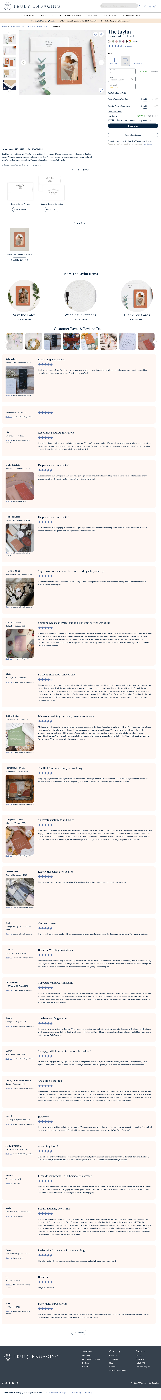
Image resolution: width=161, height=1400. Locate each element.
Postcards (138, 63)
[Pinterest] (14, 1383)
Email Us (155, 1383)
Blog (111, 1363)
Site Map (88, 1392)
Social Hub (113, 1359)
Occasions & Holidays (70, 15)
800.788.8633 (140, 1383)
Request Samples (143, 1367)
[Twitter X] (7, 1383)
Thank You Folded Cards (38, 26)
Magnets (113, 63)
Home (4, 26)
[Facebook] (10, 1383)
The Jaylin (9, 395)
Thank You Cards (17, 26)
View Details (147, 144)
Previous (9, 32)
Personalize (133, 126)
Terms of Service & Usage (56, 1392)
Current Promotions (117, 1370)
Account (139, 1355)
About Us (113, 1355)
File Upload (140, 1359)
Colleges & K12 (130, 15)
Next (9, 91)
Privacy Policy (75, 1392)
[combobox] (121, 5)
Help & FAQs (141, 1363)
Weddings (46, 15)
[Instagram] (17, 1383)
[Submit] (140, 5)
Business (92, 15)
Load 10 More (78, 1332)
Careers (112, 1367)
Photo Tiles (110, 15)
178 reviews (128, 46)
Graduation (27, 15)
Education (86, 1367)
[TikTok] (3, 1383)
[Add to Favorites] (95, 34)
